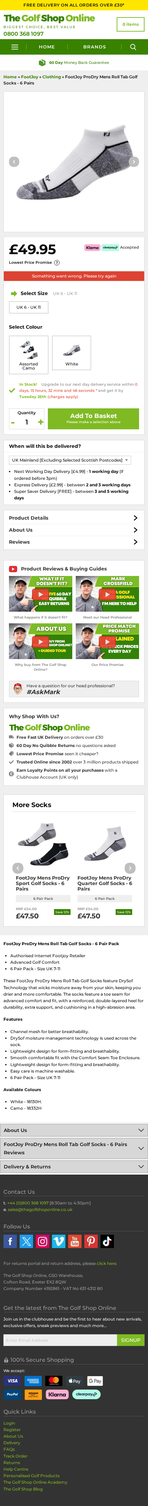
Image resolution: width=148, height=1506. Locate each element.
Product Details (28, 518)
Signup (130, 1340)
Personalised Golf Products (31, 1475)
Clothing (51, 76)
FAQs (9, 1449)
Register (12, 1429)
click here (106, 1263)
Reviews (19, 542)
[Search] (133, 47)
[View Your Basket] (130, 24)
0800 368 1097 (23, 34)
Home (47, 46)
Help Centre (15, 1469)
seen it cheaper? (57, 753)
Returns (11, 1462)
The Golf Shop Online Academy (35, 1482)
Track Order (15, 1456)
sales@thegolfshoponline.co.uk (40, 1209)
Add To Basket (93, 416)
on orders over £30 (60, 737)
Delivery (11, 1442)
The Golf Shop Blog (23, 1489)
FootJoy (29, 76)
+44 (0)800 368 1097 (28, 1202)
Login (9, 1423)
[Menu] (15, 47)
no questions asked (66, 745)
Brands (94, 46)
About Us (20, 530)
